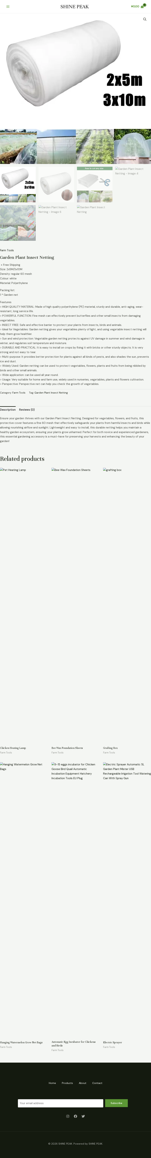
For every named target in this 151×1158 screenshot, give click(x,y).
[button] (145, 19)
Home (52, 1083)
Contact (97, 1083)
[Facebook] (75, 1116)
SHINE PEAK (74, 6)
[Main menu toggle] (8, 6)
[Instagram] (67, 1116)
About (82, 1083)
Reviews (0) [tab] (27, 410)
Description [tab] (8, 410)
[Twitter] (83, 1116)
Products (67, 1083)
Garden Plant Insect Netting (51, 392)
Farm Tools (7, 250)
